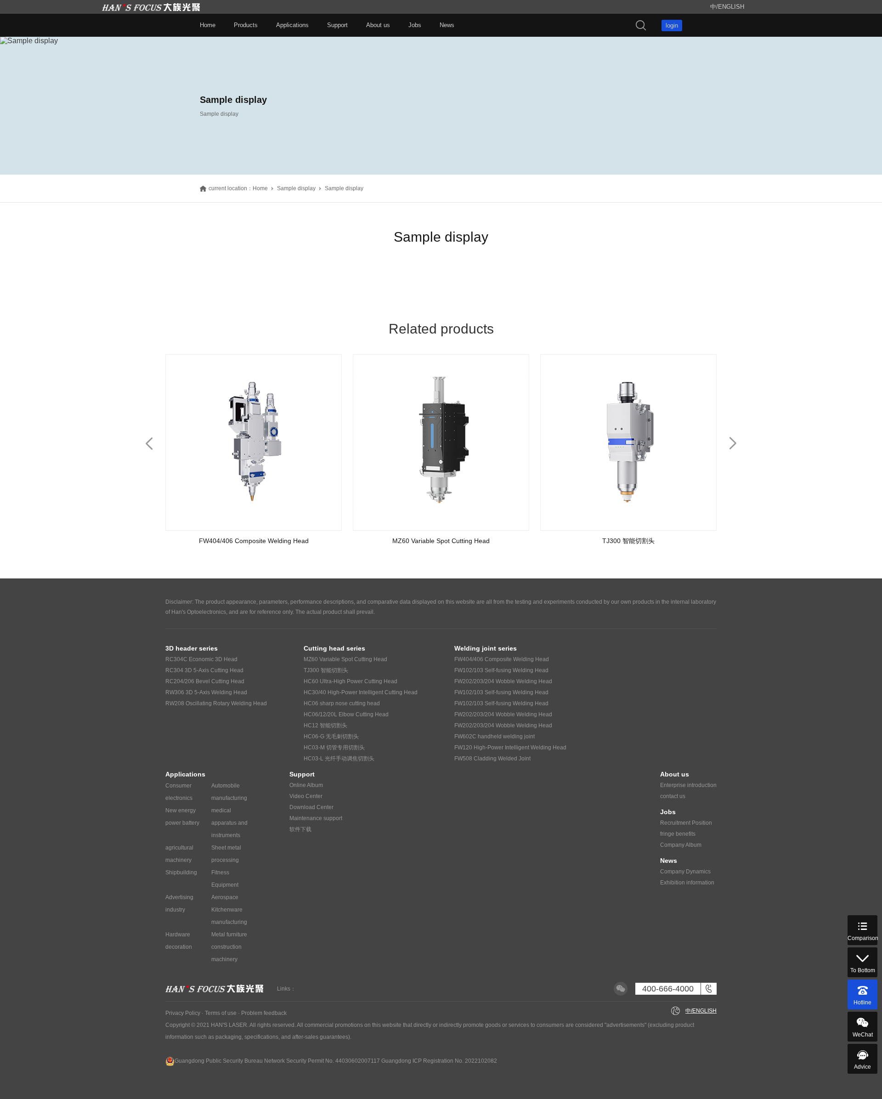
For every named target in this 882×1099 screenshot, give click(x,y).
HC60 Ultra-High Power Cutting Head (350, 681)
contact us (672, 796)
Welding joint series (485, 648)
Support (337, 25)
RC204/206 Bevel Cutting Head (204, 681)
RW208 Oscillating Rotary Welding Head (216, 703)
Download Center (311, 807)
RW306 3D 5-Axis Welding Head (206, 692)
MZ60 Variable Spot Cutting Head (345, 659)
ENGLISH (731, 6)
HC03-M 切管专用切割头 (334, 747)
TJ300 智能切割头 (326, 670)
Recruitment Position (686, 823)
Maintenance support (315, 818)
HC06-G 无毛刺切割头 (331, 736)
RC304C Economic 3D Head (201, 659)
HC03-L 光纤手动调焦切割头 (339, 758)
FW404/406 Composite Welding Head (501, 659)
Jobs (414, 25)
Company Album (680, 845)
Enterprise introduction (688, 785)
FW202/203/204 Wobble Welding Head (503, 681)
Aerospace (224, 897)
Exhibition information (687, 882)
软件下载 (300, 829)
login (672, 25)
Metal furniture (229, 934)
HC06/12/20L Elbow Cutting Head (346, 714)
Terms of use (221, 1013)
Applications (292, 25)
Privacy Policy (182, 1013)
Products (246, 25)
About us (378, 25)
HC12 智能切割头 (325, 725)
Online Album (306, 785)
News (447, 25)
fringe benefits (677, 834)
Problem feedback (264, 1013)
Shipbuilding (181, 872)
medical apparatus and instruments (229, 822)
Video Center (305, 796)
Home (207, 25)
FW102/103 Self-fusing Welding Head (501, 670)
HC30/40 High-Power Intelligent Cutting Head (361, 692)
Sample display (296, 188)
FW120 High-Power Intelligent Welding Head (510, 747)
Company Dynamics (685, 871)
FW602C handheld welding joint (494, 736)
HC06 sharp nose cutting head (342, 703)
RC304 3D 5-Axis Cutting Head (204, 670)
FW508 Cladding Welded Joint (492, 758)
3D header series (191, 648)
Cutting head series (334, 648)
